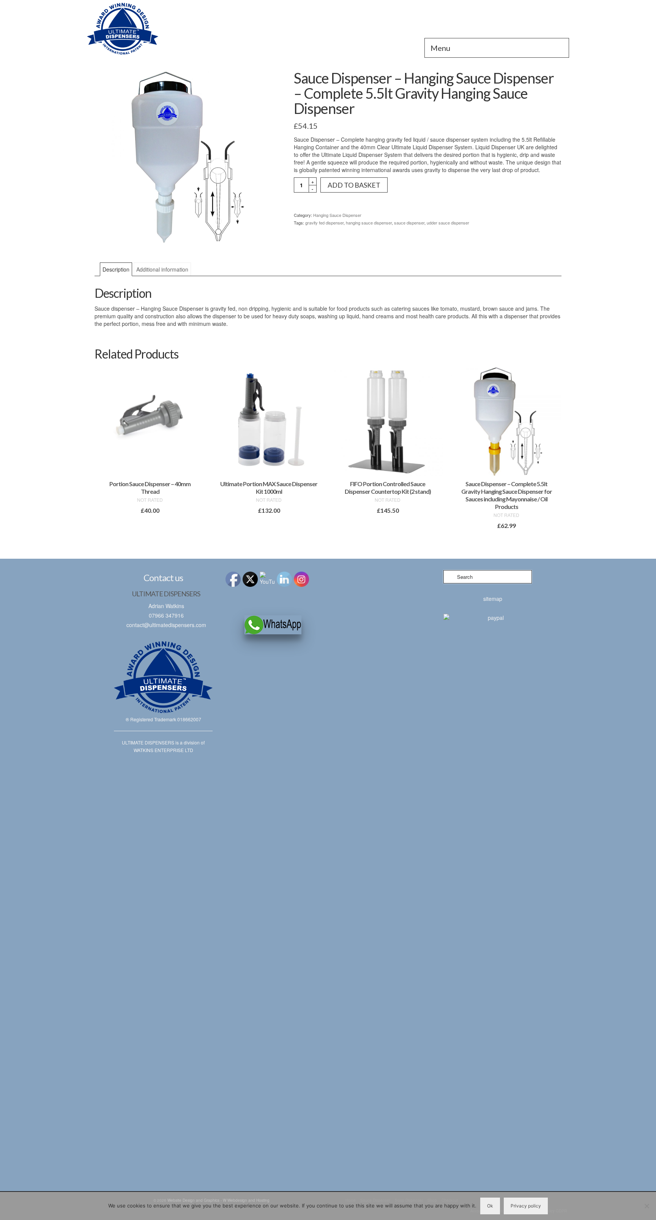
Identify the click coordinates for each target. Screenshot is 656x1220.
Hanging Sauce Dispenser (337, 215)
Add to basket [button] (150, 524)
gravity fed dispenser (324, 223)
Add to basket (354, 185)
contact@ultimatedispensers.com (166, 625)
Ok (490, 1206)
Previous (101, 456)
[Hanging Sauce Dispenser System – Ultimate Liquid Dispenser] (163, 28)
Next (554, 456)
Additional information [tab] (162, 269)
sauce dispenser (409, 223)
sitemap (492, 598)
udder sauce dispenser (448, 223)
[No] (646, 1206)
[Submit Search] (449, 576)
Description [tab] (115, 269)
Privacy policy (526, 1206)
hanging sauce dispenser (369, 223)
